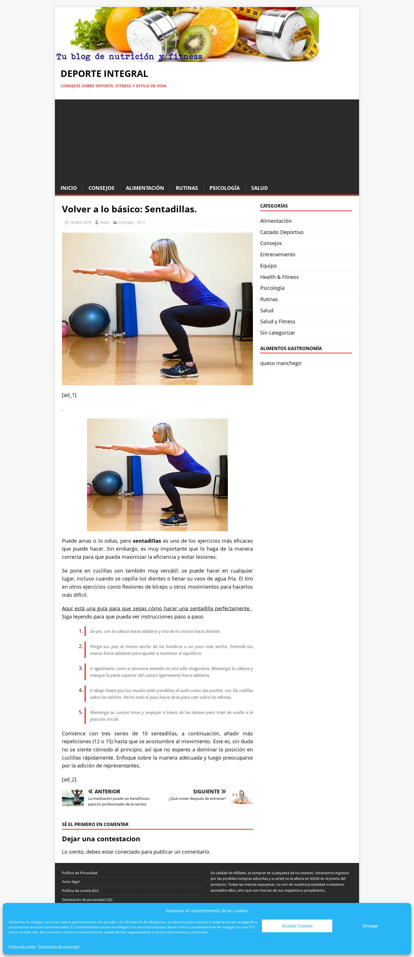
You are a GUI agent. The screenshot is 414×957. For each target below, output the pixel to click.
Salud (259, 187)
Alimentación (145, 187)
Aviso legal (70, 881)
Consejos (101, 187)
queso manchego (280, 363)
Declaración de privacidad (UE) (87, 899)
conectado (127, 851)
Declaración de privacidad (58, 946)
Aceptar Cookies (297, 925)
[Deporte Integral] (187, 57)
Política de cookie (21, 946)
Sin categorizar (277, 332)
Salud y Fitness (277, 321)
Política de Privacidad (79, 872)
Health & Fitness (279, 276)
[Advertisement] (207, 138)
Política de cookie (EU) (80, 890)
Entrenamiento (277, 254)
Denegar (370, 925)
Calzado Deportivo (282, 232)
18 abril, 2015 (81, 222)
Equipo (268, 265)
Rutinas (187, 187)
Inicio (69, 187)
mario (105, 222)
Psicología (225, 187)
